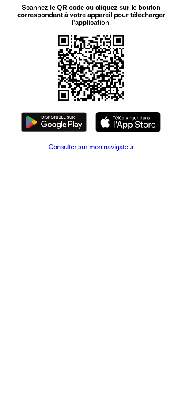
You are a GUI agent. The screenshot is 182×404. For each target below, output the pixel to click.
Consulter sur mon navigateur (91, 147)
